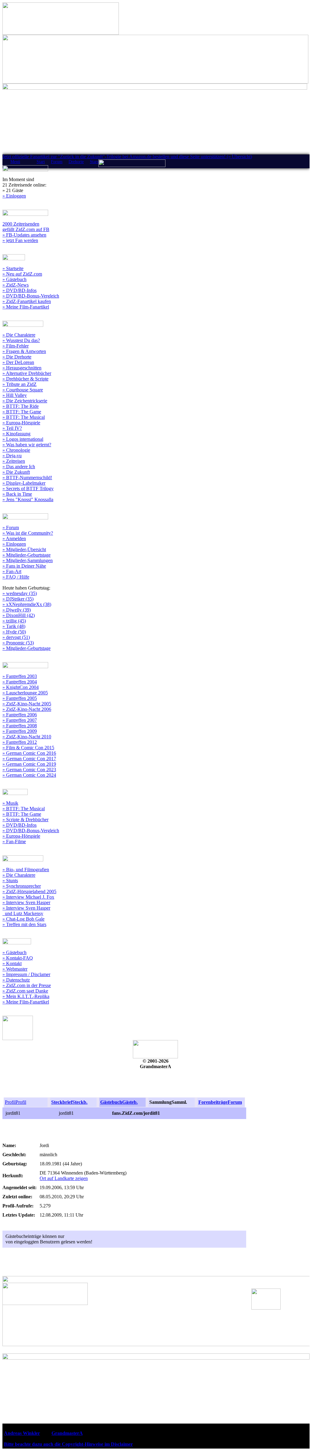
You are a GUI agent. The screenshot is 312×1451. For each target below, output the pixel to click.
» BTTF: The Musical (23, 417)
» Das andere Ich (18, 466)
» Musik (10, 803)
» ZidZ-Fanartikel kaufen (26, 301)
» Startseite (12, 268)
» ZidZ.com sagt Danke (25, 990)
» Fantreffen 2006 (19, 714)
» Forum (10, 527)
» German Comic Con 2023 (29, 769)
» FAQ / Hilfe (15, 576)
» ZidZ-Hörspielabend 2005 (29, 891)
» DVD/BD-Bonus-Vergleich (30, 295)
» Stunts (10, 880)
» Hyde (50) (14, 631)
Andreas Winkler (22, 1433)
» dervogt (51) (16, 637)
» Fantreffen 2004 (19, 681)
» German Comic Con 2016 (29, 753)
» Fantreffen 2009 (19, 731)
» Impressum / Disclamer (26, 974)
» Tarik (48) (13, 626)
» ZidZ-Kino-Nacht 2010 (26, 736)
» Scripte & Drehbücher (25, 819)
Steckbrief (61, 1102)
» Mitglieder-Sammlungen (27, 560)
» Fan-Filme (14, 841)
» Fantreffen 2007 (19, 720)
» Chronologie (16, 450)
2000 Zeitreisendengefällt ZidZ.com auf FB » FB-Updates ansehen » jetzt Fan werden (25, 232)
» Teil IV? (12, 428)
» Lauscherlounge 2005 (25, 692)
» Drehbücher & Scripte (25, 378)
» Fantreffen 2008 (19, 725)
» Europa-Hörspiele (21, 422)
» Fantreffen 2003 (19, 676)
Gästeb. (130, 1102)
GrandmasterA (67, 1433)
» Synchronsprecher (21, 886)
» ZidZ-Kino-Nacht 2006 (26, 709)
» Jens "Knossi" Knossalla (27, 499)
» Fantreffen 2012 (19, 742)
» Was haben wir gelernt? (26, 444)
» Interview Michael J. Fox (28, 897)
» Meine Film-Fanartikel (25, 306)
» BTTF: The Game (21, 411)
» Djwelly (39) (16, 609)
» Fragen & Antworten (24, 351)
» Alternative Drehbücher (26, 373)
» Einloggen (14, 195)
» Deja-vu (12, 455)
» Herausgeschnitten (21, 367)
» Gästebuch (14, 279)
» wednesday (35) (19, 593)
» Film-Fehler (15, 345)
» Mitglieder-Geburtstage (26, 555)
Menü (15, 161)
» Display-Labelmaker (23, 483)
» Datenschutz (16, 979)
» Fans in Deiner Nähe (24, 566)
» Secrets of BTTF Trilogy (28, 488)
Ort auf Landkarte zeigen (64, 1178)
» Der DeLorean (18, 362)
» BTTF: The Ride (20, 406)
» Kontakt (12, 963)
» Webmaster (14, 968)
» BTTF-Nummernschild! (27, 477)
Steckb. (79, 1102)
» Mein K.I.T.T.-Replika (25, 996)
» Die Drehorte (16, 356)
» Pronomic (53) (18, 642)
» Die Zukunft (16, 472)
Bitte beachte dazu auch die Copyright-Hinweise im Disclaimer (68, 1444)
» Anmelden (14, 538)
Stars (94, 161)
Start (41, 161)
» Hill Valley (14, 395)
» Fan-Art (11, 571)
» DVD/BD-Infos (19, 290)
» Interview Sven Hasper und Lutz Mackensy (26, 910)
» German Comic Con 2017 (29, 758)
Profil (10, 1102)
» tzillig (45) (14, 620)
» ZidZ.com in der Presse (26, 985)
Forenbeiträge (213, 1102)
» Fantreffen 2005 (19, 698)
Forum (56, 161)
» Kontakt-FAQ (17, 958)
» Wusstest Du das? (21, 340)
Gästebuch (111, 1102)
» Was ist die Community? (27, 533)
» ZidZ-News (15, 284)
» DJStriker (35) (18, 598)
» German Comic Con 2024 (29, 775)
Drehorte (76, 161)
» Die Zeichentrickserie (24, 400)
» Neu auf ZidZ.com (22, 273)
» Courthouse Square (22, 389)
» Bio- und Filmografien (25, 869)
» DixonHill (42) (18, 615)
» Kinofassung (16, 433)
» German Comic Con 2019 (29, 764)
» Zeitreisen (13, 461)
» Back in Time (17, 494)
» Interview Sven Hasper (26, 902)
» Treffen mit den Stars (24, 924)
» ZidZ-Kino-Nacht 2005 (26, 703)
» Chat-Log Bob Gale (23, 919)
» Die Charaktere (18, 334)
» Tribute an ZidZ (19, 384)
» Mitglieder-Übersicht (24, 549)
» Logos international (22, 439)
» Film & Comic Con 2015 (28, 747)
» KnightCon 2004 (20, 687)
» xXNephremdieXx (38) (26, 604)
